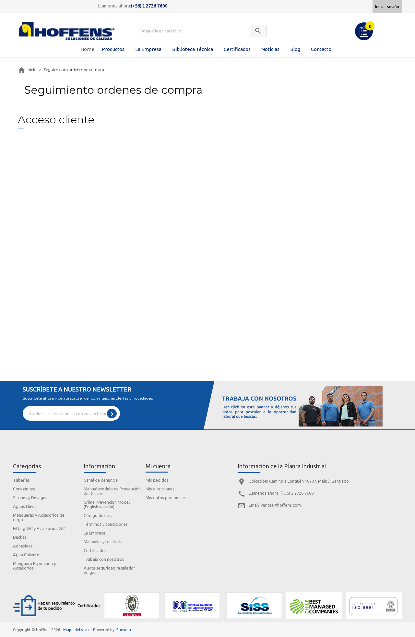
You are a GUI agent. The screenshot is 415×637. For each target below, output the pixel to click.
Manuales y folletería (103, 541)
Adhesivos (23, 546)
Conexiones (24, 489)
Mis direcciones (160, 489)
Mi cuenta (158, 466)
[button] (113, 49)
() (371, 26)
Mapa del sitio (76, 630)
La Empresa (94, 533)
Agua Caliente (26, 554)
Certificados (95, 550)
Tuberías (21, 480)
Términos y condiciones (106, 524)
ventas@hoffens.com (281, 505)
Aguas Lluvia (25, 506)
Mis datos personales (166, 497)
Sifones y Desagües (31, 497)
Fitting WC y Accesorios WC (39, 528)
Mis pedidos (157, 480)
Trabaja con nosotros (104, 559)
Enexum (124, 630)
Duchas (20, 537)
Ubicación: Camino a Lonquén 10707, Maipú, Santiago (299, 481)
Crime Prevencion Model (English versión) (107, 504)
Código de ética (98, 515)
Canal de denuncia (101, 480)
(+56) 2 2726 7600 (297, 493)
